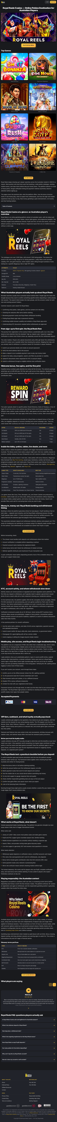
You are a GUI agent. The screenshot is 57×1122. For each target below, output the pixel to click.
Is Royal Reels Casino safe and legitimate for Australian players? (20, 1019)
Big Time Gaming (18, 460)
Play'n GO (27, 466)
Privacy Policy (5, 1096)
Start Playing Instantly (28, 974)
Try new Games (28, 177)
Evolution (3, 497)
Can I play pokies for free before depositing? (14, 1048)
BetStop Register (33, 1101)
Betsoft (13, 466)
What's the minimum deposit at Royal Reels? (14, 1025)
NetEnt (14, 270)
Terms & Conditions (7, 1101)
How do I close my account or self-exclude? (14, 1059)
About (3, 1082)
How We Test (32, 1082)
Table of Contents (7, 206)
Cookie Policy (5, 1098)
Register (53, 2)
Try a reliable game (28, 531)
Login (47, 2)
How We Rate (32, 1085)
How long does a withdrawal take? (11, 1031)
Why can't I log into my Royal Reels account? (14, 1053)
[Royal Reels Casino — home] (3, 2)
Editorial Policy (5, 1085)
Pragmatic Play (20, 270)
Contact (4, 1090)
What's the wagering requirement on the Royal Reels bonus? (18, 1036)
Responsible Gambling (34, 1096)
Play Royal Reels (28, 710)
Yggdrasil (42, 270)
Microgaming (50, 464)
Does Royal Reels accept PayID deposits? (13, 1042)
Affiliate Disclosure (6, 1087)
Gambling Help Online (12, 930)
